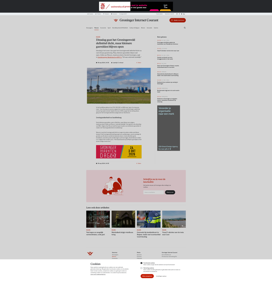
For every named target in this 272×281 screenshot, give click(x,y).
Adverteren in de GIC (169, 14)
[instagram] (177, 14)
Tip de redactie (159, 14)
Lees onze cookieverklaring (98, 274)
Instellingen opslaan (161, 276)
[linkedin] (184, 14)
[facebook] (179, 14)
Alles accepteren (147, 276)
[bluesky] (181, 14)
